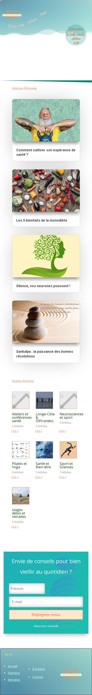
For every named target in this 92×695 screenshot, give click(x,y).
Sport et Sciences (66, 465)
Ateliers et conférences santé (22, 417)
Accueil (12, 666)
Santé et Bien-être (43, 465)
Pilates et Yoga (19, 465)
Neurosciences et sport (71, 416)
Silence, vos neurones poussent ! (43, 286)
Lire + (15, 431)
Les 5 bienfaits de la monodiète (41, 220)
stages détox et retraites (19, 513)
